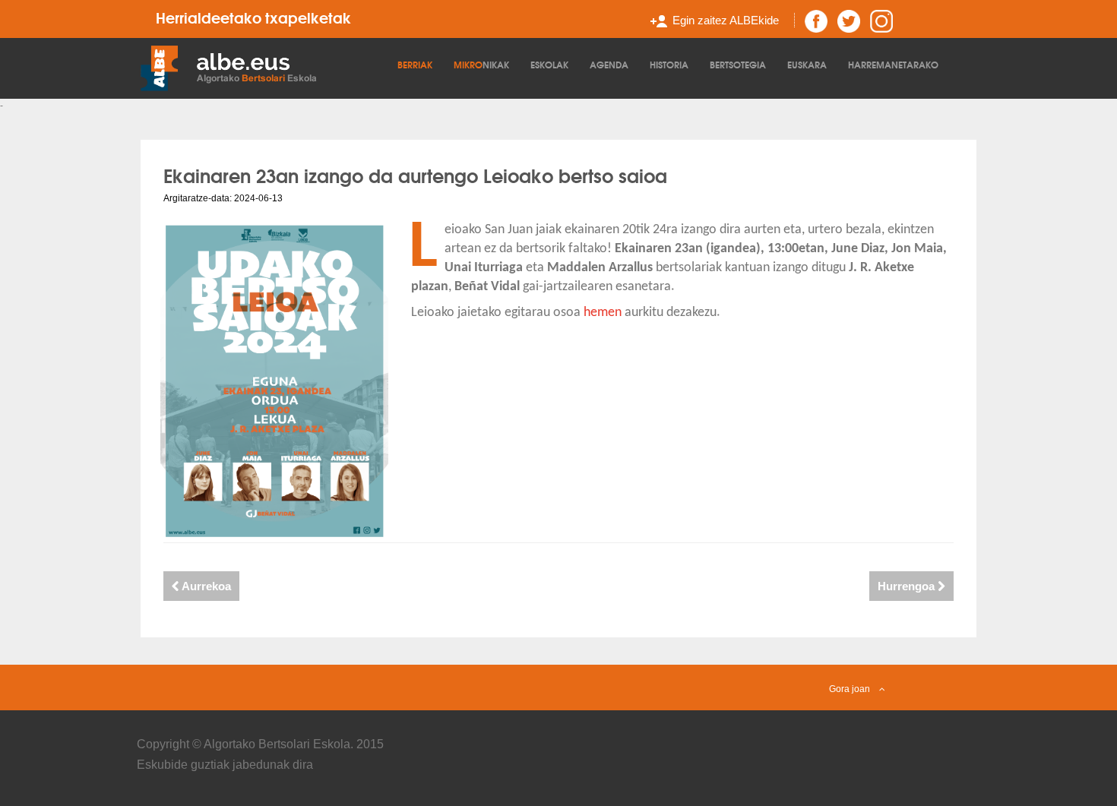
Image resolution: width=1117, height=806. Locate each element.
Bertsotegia (738, 64)
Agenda (609, 64)
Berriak (414, 64)
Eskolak (549, 64)
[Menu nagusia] (265, 67)
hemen (604, 312)
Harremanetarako (893, 64)
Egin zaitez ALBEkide (725, 20)
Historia (669, 64)
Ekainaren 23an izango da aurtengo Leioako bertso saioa (415, 174)
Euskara (807, 64)
